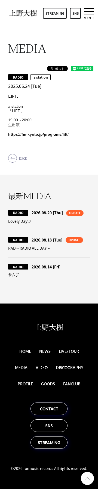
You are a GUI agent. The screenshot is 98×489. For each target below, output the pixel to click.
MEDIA (21, 367)
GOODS (48, 383)
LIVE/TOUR (69, 351)
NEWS (45, 351)
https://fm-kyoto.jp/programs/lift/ (38, 134)
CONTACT (49, 408)
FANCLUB (71, 383)
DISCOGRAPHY (69, 367)
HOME (25, 351)
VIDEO (42, 367)
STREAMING (55, 13)
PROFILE (25, 383)
